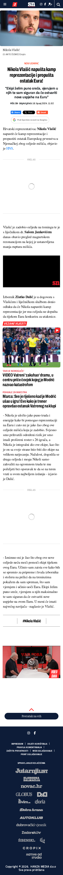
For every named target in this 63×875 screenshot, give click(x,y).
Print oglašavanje (31, 754)
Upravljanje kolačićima (32, 763)
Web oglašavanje (42, 751)
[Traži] (58, 4)
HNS (9, 148)
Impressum (17, 744)
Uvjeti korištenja (37, 744)
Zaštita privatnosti (17, 751)
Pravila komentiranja (29, 747)
